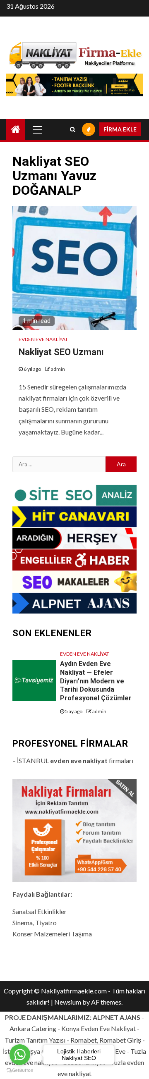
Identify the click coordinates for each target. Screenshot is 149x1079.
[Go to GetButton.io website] (20, 1070)
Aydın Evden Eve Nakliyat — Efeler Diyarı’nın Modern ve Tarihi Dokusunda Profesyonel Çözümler (96, 681)
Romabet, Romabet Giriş (105, 1040)
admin (58, 369)
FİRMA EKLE (120, 129)
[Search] (72, 129)
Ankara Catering (33, 1028)
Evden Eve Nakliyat (43, 339)
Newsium (67, 1002)
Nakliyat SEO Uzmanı (61, 352)
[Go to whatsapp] (20, 1054)
